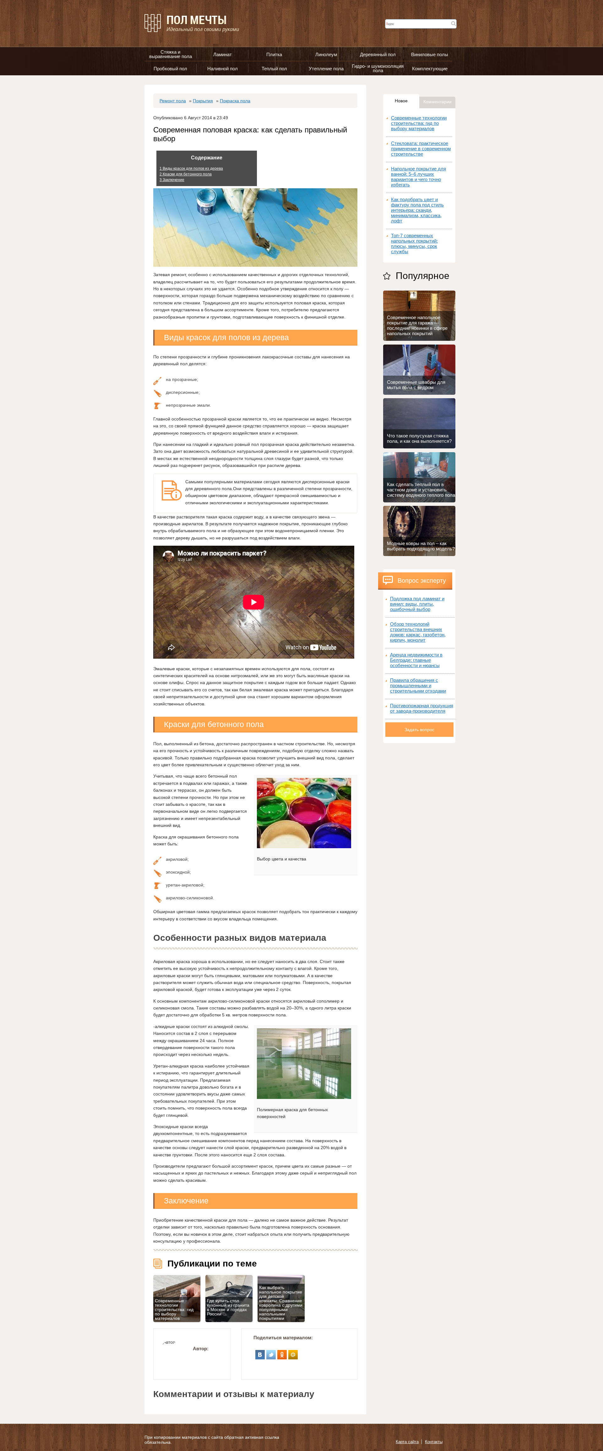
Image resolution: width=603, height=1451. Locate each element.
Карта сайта (407, 1441)
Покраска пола (235, 100)
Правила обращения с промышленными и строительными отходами (418, 685)
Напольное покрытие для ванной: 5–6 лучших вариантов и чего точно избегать (418, 176)
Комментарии (437, 101)
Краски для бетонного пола (186, 174)
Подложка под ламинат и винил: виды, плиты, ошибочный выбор (417, 604)
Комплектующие (430, 68)
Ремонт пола (173, 100)
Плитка (274, 54)
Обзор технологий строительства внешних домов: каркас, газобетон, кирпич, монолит (418, 632)
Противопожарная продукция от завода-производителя (421, 708)
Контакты (434, 1441)
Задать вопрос (419, 729)
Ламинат (222, 54)
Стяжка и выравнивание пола (170, 54)
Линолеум (326, 54)
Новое (401, 100)
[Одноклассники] (282, 1352)
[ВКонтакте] (260, 1352)
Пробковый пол (170, 68)
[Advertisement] (419, 837)
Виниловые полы (429, 54)
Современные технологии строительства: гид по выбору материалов (419, 123)
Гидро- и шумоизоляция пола (378, 68)
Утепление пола (326, 68)
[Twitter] (271, 1352)
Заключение (172, 180)
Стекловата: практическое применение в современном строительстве (421, 149)
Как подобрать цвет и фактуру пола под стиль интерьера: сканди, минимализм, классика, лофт (417, 210)
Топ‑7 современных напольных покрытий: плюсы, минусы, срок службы (414, 243)
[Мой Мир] (293, 1352)
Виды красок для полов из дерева (191, 168)
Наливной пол (222, 68)
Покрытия (203, 100)
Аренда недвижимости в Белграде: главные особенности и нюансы (416, 660)
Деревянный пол (378, 54)
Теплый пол (274, 68)
